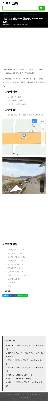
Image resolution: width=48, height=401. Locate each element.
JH (30, 397)
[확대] (43, 126)
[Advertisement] (24, 49)
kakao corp (6, 192)
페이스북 (13, 295)
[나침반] (42, 186)
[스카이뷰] (41, 121)
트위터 (5, 295)
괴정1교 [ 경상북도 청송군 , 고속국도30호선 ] (23, 15)
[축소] (43, 145)
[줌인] (42, 182)
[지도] (34, 121)
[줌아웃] (42, 190)
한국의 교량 (10, 3)
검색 (41, 8)
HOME (4, 15)
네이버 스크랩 (22, 295)
